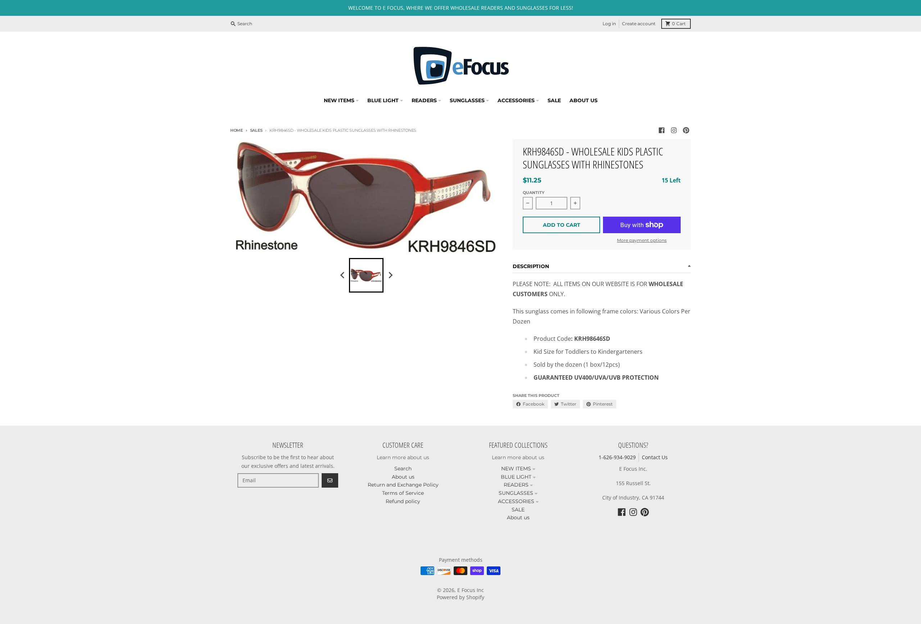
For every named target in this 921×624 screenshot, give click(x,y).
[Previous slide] (342, 275)
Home (236, 130)
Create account (638, 23)
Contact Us (655, 457)
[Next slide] (390, 275)
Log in (609, 23)
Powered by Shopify (460, 597)
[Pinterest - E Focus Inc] (686, 130)
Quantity (533, 192)
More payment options (642, 240)
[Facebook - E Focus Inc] (661, 130)
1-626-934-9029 (617, 457)
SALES (256, 130)
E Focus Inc (470, 590)
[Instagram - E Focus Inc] (674, 130)
